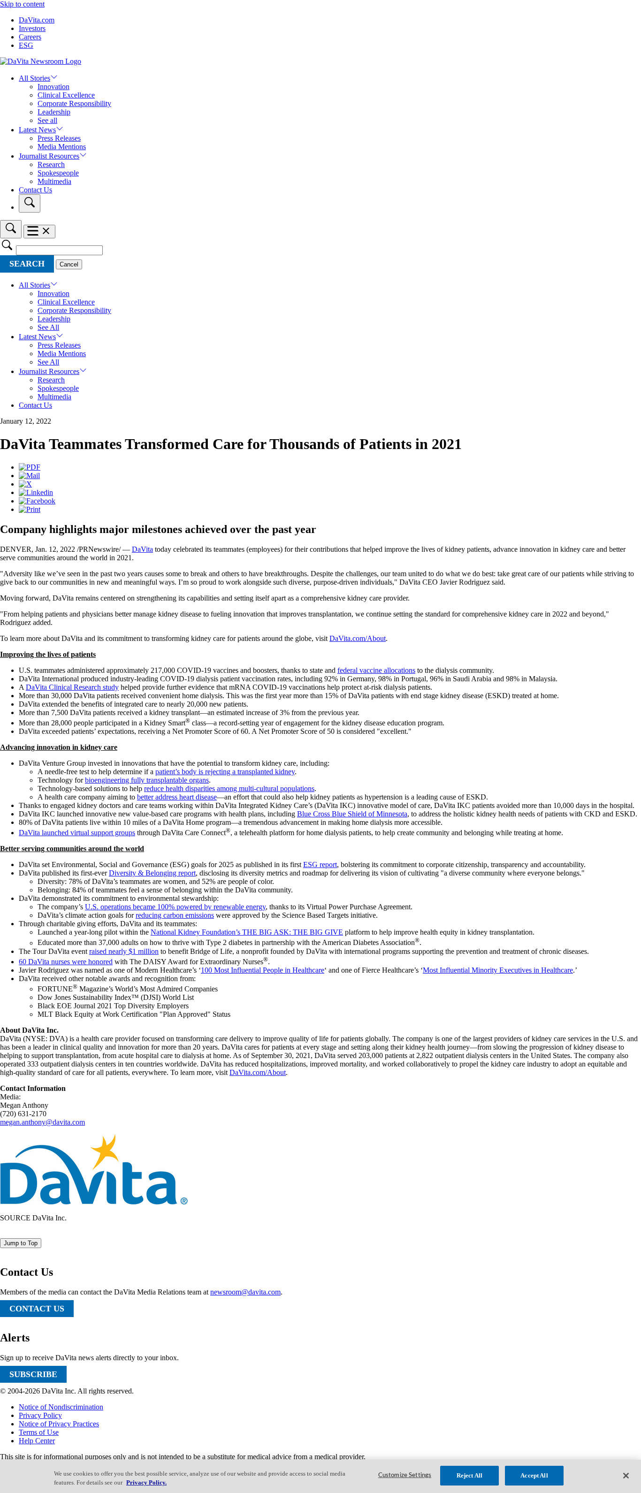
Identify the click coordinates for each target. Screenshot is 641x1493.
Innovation (53, 87)
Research (51, 164)
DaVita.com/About (357, 638)
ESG (26, 45)
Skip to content (22, 4)
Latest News (37, 130)
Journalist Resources (49, 156)
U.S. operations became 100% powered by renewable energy (175, 907)
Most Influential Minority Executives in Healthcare (498, 970)
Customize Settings (404, 1475)
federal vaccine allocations (376, 670)
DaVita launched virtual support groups (77, 833)
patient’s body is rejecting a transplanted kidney (225, 772)
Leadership (54, 112)
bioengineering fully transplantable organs (147, 780)
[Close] (626, 1475)
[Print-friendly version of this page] (29, 509)
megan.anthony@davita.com (42, 1122)
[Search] (29, 203)
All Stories (34, 78)
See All (48, 327)
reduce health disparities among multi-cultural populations (229, 788)
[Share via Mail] (29, 476)
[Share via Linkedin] (36, 492)
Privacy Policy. (146, 1482)
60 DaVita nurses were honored (66, 962)
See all (47, 120)
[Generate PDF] (29, 467)
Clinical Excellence (66, 95)
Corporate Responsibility (74, 103)
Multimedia (54, 181)
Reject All (469, 1475)
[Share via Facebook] (37, 501)
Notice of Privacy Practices (59, 1424)
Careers (30, 37)
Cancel (69, 264)
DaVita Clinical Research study (72, 687)
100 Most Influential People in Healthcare (262, 970)
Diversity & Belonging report (152, 873)
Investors (32, 28)
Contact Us (35, 190)
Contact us (36, 1308)
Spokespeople (58, 173)
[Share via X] (25, 484)
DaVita (142, 549)
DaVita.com (36, 20)
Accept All (534, 1475)
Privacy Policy (40, 1415)
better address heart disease (177, 797)
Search (27, 263)
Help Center (37, 1441)
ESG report (320, 864)
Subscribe (33, 1374)
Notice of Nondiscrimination (61, 1407)
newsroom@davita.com (245, 1292)
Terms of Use (39, 1432)
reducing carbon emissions (175, 915)
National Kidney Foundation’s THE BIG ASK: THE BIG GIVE (247, 932)
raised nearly (124, 951)
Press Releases (59, 138)
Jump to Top (21, 1243)
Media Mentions (62, 147)
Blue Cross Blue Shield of (352, 814)
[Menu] (39, 231)
